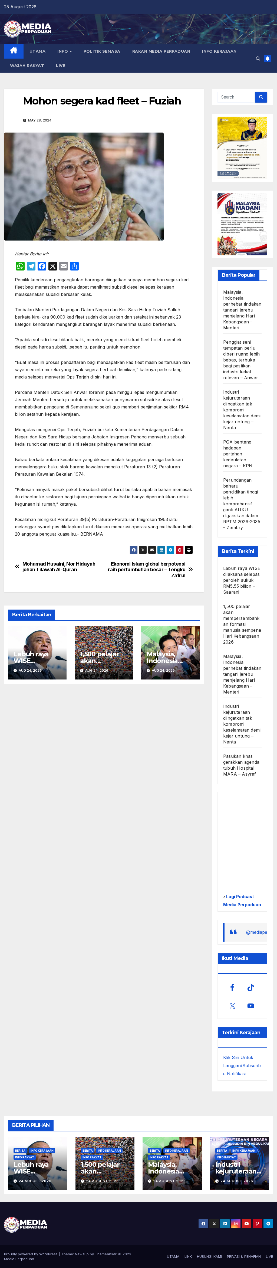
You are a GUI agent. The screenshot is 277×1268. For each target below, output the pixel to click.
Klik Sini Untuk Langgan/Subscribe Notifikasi (242, 1065)
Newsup (82, 1254)
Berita (20, 1150)
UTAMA (37, 51)
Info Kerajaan (42, 1150)
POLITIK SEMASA (102, 51)
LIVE (60, 65)
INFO (63, 51)
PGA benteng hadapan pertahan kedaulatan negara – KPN (237, 453)
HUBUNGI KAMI (209, 1256)
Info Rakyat (24, 1157)
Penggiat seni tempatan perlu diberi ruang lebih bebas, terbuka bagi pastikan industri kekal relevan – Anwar (241, 359)
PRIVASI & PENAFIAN (244, 1256)
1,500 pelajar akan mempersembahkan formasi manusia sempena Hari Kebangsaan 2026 (242, 624)
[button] (258, 58)
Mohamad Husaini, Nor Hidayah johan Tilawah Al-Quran (58, 567)
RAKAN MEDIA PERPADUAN (161, 51)
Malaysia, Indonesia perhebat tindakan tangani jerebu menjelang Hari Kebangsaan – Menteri (242, 309)
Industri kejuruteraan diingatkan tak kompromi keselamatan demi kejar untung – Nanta (241, 409)
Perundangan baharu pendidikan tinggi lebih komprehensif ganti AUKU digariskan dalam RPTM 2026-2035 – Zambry (241, 503)
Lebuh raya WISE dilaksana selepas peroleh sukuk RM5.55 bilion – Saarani (241, 580)
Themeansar (105, 1254)
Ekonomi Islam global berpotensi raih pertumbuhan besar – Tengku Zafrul (147, 570)
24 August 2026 (35, 1181)
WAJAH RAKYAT (27, 65)
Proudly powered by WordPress (31, 1254)
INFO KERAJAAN (219, 51)
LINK (188, 1256)
